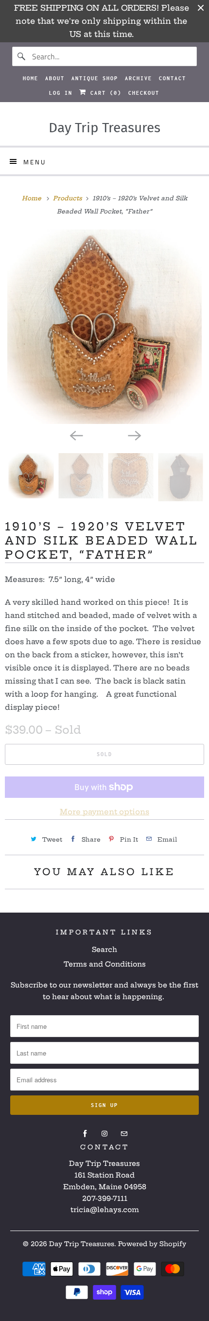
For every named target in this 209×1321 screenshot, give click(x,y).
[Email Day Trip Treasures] (124, 1133)
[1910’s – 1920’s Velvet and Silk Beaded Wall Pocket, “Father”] (104, 326)
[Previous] (75, 434)
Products (68, 198)
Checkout (143, 93)
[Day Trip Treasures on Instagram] (104, 1133)
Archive (138, 78)
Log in (60, 93)
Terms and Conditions (105, 964)
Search (104, 949)
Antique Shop (94, 78)
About (55, 78)
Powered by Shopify (152, 1244)
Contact (172, 78)
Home (30, 78)
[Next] (133, 434)
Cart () (104, 93)
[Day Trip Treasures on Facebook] (85, 1133)
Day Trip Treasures (81, 1244)
